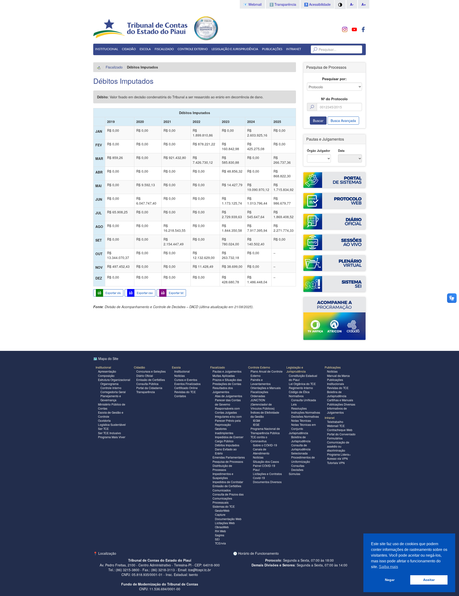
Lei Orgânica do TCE (302, 384)
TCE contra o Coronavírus (259, 439)
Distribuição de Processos (222, 468)
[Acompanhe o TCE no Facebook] (363, 29)
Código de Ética (299, 392)
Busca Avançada (343, 120)
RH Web (220, 531)
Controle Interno (110, 388)
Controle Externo (193, 49)
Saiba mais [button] (388, 567)
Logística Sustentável (112, 424)
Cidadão (129, 49)
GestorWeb (222, 510)
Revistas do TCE (185, 392)
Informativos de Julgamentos (337, 410)
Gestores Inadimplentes (224, 431)
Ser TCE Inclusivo (109, 433)
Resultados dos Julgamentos (223, 390)
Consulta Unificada (303, 400)
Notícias (179, 376)
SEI (217, 539)
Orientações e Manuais (266, 388)
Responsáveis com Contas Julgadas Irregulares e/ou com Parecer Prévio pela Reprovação (228, 416)
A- (352, 4)
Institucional (106, 49)
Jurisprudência (298, 433)
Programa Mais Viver (111, 437)
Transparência (145, 392)
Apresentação (107, 371)
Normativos (296, 396)
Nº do (334, 98)
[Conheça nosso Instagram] (345, 29)
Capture (220, 514)
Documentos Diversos (267, 482)
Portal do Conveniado (341, 434)
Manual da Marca (338, 376)
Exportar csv (145, 293)
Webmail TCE (336, 426)
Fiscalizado (164, 49)
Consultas (297, 466)
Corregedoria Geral (113, 392)
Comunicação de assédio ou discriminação (338, 446)
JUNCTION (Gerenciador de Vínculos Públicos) (263, 404)
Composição (106, 376)
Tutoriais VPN (336, 463)
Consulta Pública (147, 384)
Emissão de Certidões (150, 380)
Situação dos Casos (266, 461)
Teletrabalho (335, 422)
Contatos (180, 396)
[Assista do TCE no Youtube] (354, 29)
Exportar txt (176, 293)
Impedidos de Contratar (228, 482)
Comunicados (222, 490)
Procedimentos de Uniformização (303, 459)
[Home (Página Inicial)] (99, 67)
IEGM (256, 420)
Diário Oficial (144, 376)
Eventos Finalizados (187, 384)
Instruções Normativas (305, 412)
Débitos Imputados (123, 81)
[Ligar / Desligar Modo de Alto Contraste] (340, 4)
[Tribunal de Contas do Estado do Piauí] (140, 28)
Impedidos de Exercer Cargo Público (229, 439)
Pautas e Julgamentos (227, 371)
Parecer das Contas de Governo (228, 402)
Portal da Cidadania (149, 388)
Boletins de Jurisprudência (301, 439)
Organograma (109, 384)
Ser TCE (103, 429)
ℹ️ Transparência (282, 4)
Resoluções (299, 408)
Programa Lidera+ (339, 454)
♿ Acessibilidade (317, 4)
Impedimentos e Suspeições (223, 476)
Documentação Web (228, 519)
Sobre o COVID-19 (265, 445)
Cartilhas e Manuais (340, 400)
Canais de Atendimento (261, 451)
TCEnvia (220, 543)
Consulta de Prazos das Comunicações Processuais (228, 498)
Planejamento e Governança (110, 398)
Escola (145, 49)
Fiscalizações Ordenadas (259, 394)
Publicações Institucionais (335, 382)
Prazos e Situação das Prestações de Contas (227, 382)
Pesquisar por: (334, 78)
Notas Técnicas (301, 420)
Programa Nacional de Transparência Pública (265, 431)
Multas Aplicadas (224, 376)
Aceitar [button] (429, 580)
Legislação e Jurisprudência (235, 49)
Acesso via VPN (337, 458)
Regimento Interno (301, 388)
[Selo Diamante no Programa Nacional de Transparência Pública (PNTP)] (205, 27)
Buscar (318, 120)
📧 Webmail (252, 4)
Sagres (219, 535)
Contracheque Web (339, 430)
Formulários (335, 438)
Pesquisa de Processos (228, 461)
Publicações (272, 49)
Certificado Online (186, 388)
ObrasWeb (222, 527)
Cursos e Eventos (185, 380)
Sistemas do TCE (224, 506)
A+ (363, 4)
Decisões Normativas (305, 416)
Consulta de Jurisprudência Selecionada (301, 449)
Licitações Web (225, 523)
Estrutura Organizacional (114, 380)
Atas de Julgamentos (228, 396)
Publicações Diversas (341, 404)
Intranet (293, 49)
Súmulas (294, 474)
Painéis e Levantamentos (261, 382)
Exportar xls (113, 293)
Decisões (297, 470)
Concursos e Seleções (151, 371)
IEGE (256, 424)
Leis (294, 404)
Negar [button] (389, 580)
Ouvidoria (104, 420)
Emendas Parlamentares (229, 457)
